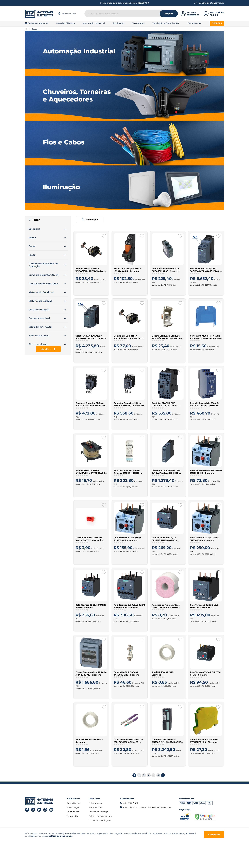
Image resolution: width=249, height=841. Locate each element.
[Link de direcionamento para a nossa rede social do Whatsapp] (45, 810)
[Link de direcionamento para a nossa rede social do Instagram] (33, 810)
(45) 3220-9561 (130, 803)
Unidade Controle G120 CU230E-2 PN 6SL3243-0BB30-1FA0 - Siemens (167, 740)
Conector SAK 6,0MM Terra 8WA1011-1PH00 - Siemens (204, 740)
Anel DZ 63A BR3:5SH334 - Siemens (89, 740)
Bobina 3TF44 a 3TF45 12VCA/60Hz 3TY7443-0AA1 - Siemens (90, 269)
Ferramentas (194, 23)
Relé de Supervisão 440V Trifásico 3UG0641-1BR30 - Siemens (127, 471)
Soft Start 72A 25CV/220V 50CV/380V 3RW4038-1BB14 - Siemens (205, 269)
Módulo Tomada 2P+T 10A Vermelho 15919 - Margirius (89, 539)
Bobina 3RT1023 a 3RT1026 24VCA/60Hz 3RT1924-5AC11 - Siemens (167, 337)
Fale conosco (95, 803)
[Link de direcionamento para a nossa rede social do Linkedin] (39, 810)
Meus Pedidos (96, 807)
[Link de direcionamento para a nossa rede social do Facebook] (27, 810)
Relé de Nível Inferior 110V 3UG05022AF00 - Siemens (165, 269)
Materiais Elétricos (65, 23)
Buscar (169, 13)
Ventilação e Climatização (165, 23)
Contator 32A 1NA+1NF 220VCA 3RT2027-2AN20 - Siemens (165, 404)
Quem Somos (73, 803)
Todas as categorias (38, 23)
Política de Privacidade (100, 816)
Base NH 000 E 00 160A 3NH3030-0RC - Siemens (126, 673)
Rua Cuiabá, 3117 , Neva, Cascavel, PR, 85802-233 (147, 807)
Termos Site (72, 816)
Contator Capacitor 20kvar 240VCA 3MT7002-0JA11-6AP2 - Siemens (129, 404)
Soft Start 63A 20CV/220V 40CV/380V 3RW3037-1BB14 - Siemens (91, 337)
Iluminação (118, 23)
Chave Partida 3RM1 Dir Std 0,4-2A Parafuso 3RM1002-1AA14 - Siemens (166, 471)
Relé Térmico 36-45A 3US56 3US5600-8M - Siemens (204, 539)
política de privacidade (60, 836)
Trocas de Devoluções (100, 820)
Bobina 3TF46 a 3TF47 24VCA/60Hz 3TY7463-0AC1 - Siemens (128, 337)
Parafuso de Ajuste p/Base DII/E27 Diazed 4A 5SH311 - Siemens (166, 606)
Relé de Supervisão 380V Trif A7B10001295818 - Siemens (205, 404)
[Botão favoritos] (104, 236)
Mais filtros (46, 349)
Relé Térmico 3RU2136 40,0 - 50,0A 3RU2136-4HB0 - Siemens (205, 606)
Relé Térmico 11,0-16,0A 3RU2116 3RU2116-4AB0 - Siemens (164, 539)
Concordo (214, 834)
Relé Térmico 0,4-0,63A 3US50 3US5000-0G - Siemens (206, 471)
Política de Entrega (98, 811)
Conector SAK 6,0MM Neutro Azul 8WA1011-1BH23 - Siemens (206, 337)
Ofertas (217, 23)
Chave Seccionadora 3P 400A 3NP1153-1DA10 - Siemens (91, 673)
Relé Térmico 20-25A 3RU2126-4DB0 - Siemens (91, 606)
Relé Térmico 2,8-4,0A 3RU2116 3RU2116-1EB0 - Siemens (129, 606)
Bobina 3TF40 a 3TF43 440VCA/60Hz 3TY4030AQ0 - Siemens (91, 471)
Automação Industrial (94, 23)
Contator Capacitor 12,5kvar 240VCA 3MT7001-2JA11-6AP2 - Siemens (91, 404)
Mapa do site (72, 811)
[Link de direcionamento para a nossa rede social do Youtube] (51, 810)
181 (158, 775)
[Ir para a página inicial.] (39, 14)
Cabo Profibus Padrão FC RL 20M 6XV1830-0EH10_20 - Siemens (128, 740)
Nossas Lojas (72, 807)
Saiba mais (89, 289)
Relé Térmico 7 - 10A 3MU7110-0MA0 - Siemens (205, 673)
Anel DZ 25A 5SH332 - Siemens (163, 673)
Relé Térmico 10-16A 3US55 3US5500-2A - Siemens (127, 539)
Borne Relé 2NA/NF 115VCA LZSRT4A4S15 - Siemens (128, 269)
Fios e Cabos (138, 23)
